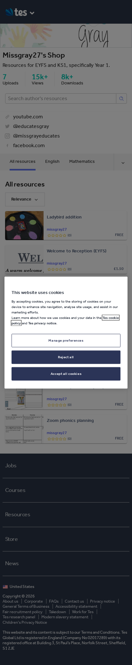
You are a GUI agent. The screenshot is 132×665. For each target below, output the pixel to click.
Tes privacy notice (42, 323)
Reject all (66, 357)
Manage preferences (65, 340)
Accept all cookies (66, 373)
